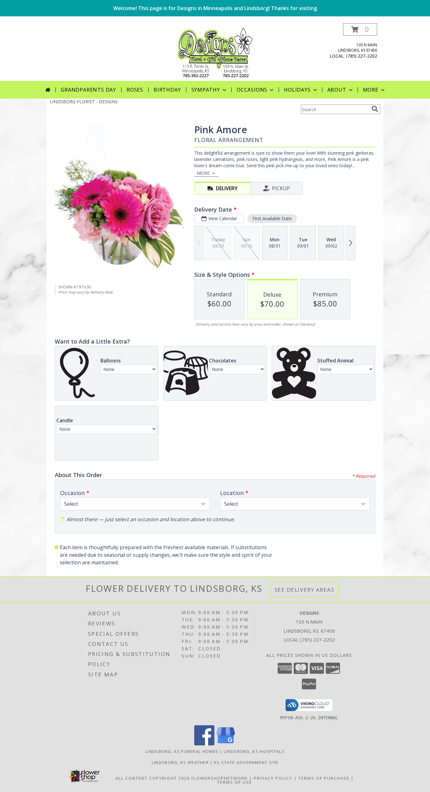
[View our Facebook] (204, 744)
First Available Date (272, 218)
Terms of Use (234, 782)
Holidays (297, 89)
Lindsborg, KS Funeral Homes (181, 751)
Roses (135, 89)
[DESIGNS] (215, 52)
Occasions (252, 89)
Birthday (167, 89)
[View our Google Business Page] (226, 744)
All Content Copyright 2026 (153, 778)
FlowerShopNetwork (219, 778)
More (370, 89)
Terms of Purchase (323, 778)
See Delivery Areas (304, 589)
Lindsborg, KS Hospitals (254, 751)
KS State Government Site (246, 762)
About (336, 89)
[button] (360, 29)
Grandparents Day (88, 89)
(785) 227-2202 (361, 56)
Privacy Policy (273, 778)
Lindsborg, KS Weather (180, 762)
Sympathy (205, 89)
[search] (375, 108)
